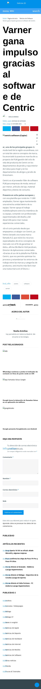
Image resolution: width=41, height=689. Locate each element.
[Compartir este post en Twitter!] (7, 128)
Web (4, 501)
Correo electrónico (11, 490)
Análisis (8, 601)
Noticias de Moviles (12, 650)
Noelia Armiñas (20, 331)
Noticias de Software (26, 18)
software (26, 284)
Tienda (8, 666)
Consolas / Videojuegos (14, 606)
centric (16, 284)
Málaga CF (9, 617)
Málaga (8, 611)
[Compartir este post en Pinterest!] (34, 128)
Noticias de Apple (12, 628)
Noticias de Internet (13, 644)
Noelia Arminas (14, 116)
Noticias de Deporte (13, 633)
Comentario (8, 457)
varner (8, 288)
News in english (11, 622)
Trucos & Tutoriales (12, 671)
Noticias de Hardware (13, 639)
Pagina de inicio (13, 18)
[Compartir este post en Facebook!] (16, 128)
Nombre (7, 478)
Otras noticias (10, 660)
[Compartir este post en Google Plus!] (25, 128)
